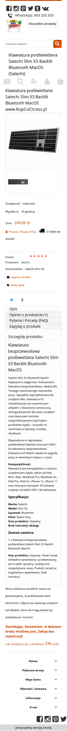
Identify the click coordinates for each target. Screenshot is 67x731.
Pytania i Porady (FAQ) (22, 231)
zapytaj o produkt (21, 277)
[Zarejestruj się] (47, 81)
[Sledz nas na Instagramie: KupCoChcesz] (16, 9)
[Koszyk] (60, 81)
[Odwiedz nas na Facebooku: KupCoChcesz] (9, 9)
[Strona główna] (14, 26)
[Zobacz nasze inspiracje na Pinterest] (23, 9)
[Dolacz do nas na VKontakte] (45, 9)
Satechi (25, 262)
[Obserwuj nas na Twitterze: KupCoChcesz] (31, 9)
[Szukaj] (57, 44)
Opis (13, 308)
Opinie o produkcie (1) (28, 314)
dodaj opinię (17, 285)
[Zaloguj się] (33, 81)
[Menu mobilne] (6, 81)
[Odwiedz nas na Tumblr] (37, 9)
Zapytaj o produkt (24, 326)
